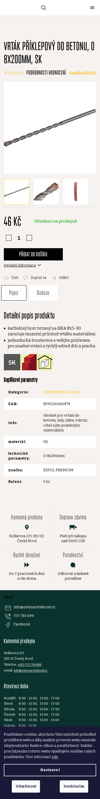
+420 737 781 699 (29, 664)
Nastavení (50, 770)
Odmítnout (26, 786)
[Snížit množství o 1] (29, 238)
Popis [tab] (13, 293)
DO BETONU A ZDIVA (61, 392)
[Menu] (92, 7)
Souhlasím (74, 786)
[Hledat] (42, 8)
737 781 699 (24, 616)
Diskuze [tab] (43, 293)
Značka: (83, 73)
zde (55, 757)
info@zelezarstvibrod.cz (34, 607)
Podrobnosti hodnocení (46, 72)
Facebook (22, 624)
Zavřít (55, 275)
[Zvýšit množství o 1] (9, 238)
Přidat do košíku (33, 254)
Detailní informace (20, 265)
